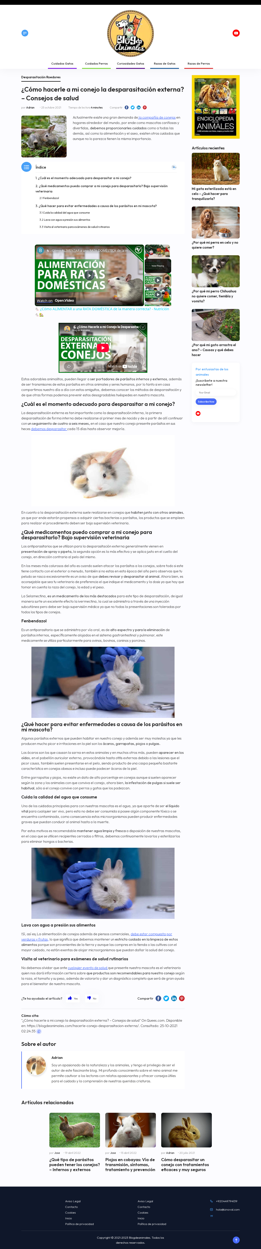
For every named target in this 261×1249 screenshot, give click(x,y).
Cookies (70, 1212)
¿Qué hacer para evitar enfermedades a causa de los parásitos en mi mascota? (98, 206)
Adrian (30, 107)
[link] (40, 250)
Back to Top (236, 1240)
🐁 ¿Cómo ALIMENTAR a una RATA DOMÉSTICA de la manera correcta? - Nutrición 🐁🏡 (89, 250)
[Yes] (73, 998)
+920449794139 (226, 1201)
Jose (57, 1153)
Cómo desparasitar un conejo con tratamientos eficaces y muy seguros (185, 1164)
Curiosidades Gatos (130, 63)
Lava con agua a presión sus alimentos (67, 219)
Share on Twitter (133, 107)
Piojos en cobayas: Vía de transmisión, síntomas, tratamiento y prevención (130, 1164)
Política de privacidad (79, 1224)
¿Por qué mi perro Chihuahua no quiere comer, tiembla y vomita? (214, 296)
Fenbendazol (51, 198)
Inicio (68, 1218)
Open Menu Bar (24, 33)
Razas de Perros (199, 63)
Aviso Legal (73, 1201)
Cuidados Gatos (62, 63)
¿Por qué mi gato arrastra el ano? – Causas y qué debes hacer (214, 350)
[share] (137, 249)
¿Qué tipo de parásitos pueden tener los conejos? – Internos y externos (74, 1164)
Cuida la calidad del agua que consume (66, 212)
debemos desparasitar (49, 429)
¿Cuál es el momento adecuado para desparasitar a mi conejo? (84, 178)
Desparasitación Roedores (41, 77)
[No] (92, 998)
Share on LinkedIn (139, 107)
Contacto (71, 1207)
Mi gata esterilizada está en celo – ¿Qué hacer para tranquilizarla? (214, 194)
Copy (39, 1031)
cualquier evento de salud (88, 967)
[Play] (158, 280)
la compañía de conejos (157, 117)
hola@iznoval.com (228, 1209)
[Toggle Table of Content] (174, 167)
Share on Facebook (127, 107)
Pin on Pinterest (145, 107)
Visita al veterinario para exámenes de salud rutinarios (77, 227)
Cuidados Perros (96, 63)
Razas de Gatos (164, 63)
